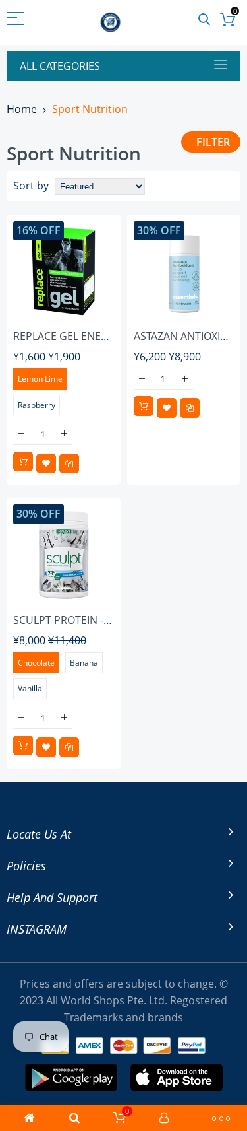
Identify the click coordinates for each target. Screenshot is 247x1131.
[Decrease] (21, 434)
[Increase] (64, 434)
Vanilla (30, 688)
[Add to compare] (69, 463)
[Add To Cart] (23, 461)
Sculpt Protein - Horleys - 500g (99, 620)
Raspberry (36, 405)
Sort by (31, 185)
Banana (84, 662)
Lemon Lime (40, 378)
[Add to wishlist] (46, 463)
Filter (213, 142)
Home (22, 109)
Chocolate (36, 662)
